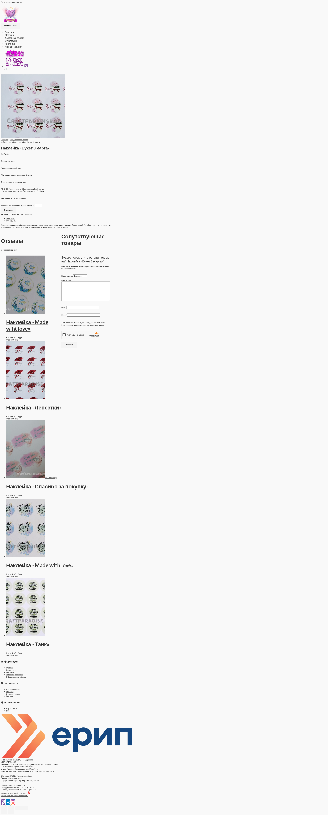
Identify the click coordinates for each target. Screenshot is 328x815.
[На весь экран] (18, 808)
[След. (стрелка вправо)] (11, 812)
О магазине (11, 40)
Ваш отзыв (66, 280)
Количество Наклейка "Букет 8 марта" (17, 205)
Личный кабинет (13, 46)
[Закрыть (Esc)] (4, 808)
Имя (63, 307)
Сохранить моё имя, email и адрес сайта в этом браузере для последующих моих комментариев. (83, 323)
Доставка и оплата (14, 37)
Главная (9, 32)
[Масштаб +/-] (24, 808)
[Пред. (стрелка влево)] (4, 812)
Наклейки (12, 142)
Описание (10, 218)
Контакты (10, 43)
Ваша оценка (67, 276)
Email (64, 315)
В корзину (8, 210)
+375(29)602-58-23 (18, 793)
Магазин (9, 35)
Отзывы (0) (11, 221)
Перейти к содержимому (11, 2)
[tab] (58, 218)
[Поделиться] (11, 808)
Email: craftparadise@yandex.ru (14, 795)
